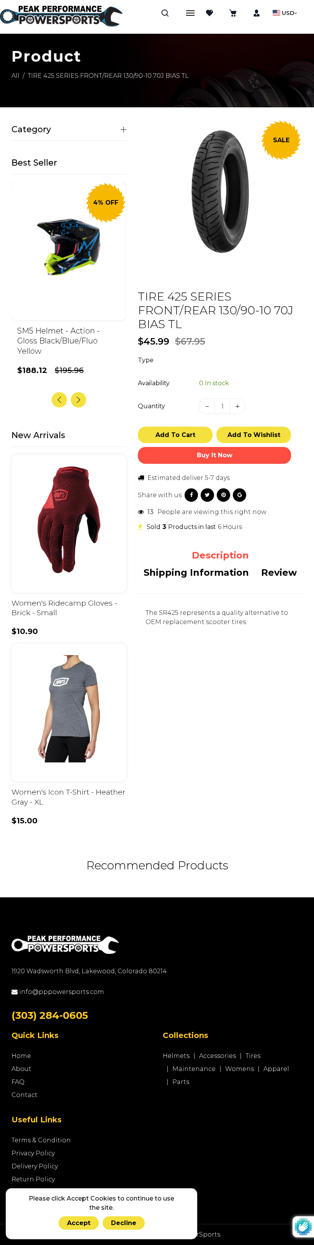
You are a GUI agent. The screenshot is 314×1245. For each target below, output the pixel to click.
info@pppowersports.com (61, 991)
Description (220, 555)
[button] (78, 399)
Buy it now (214, 455)
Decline (123, 1223)
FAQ (18, 1082)
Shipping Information (196, 572)
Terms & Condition (41, 1140)
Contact (24, 1095)
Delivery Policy (34, 1166)
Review (279, 572)
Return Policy (33, 1179)
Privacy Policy (33, 1153)
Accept (78, 1223)
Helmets (176, 1055)
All (15, 75)
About (21, 1069)
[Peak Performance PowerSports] (61, 17)
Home (21, 1055)
